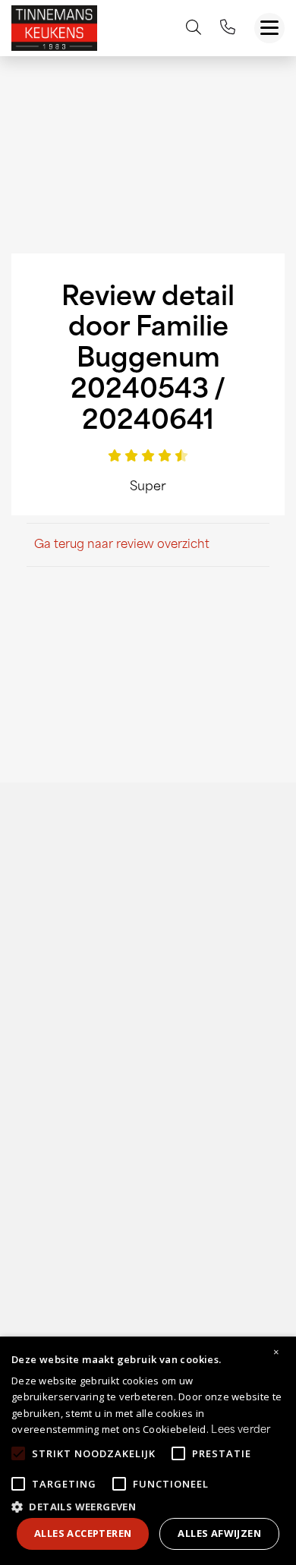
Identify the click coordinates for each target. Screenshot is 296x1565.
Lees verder (240, 1430)
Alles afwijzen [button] (219, 1533)
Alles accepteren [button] (82, 1533)
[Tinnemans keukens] (54, 28)
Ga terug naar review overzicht (121, 545)
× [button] (276, 1352)
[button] (148, 1505)
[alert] (148, 1451)
